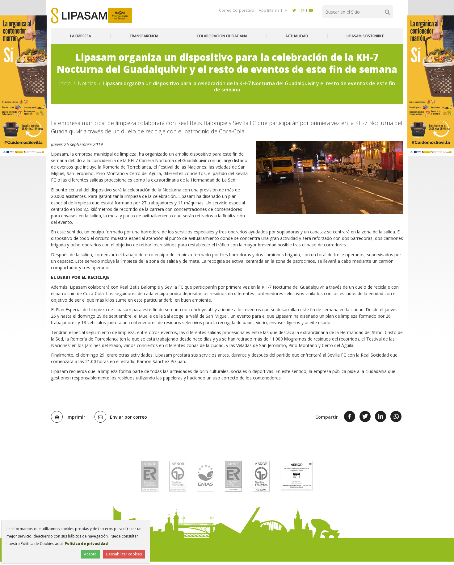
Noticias (87, 83)
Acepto (90, 554)
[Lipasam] (79, 15)
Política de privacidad (86, 543)
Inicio (65, 83)
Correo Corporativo (236, 10)
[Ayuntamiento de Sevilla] (120, 15)
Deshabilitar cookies (124, 554)
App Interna (269, 10)
